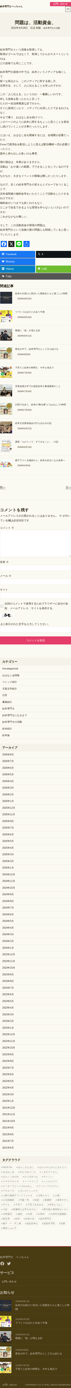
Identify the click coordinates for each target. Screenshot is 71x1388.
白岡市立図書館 (58, 1214)
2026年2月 (8, 794)
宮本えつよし (56, 1204)
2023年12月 (8, 954)
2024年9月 (8, 894)
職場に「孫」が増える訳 (27, 330)
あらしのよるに (26, 1167)
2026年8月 (8, 754)
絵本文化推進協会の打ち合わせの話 (33, 423)
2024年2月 (8, 941)
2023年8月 (8, 981)
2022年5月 (8, 1081)
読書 (63, 1223)
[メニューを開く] (68, 9)
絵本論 (6, 735)
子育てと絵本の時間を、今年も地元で (34, 367)
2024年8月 (8, 901)
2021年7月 (8, 1141)
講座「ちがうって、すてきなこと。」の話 (36, 441)
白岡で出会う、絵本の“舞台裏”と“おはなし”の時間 (40, 404)
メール (5, 575)
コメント (7, 527)
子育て (18, 1204)
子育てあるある (36, 1204)
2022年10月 (8, 1047)
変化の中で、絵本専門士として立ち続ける (36, 349)
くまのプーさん (49, 1172)
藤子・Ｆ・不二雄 (12, 1223)
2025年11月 (8, 814)
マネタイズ (8, 1190)
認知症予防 (49, 1223)
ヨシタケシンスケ (29, 1190)
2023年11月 (8, 961)
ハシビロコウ (50, 1181)
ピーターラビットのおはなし (17, 1186)
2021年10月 (8, 1121)
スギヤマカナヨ (11, 1181)
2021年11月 (8, 1114)
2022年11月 (8, 1041)
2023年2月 (8, 1021)
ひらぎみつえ (31, 1176)
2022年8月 (8, 1061)
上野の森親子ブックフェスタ (17, 1195)
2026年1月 (8, 801)
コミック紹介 (9, 682)
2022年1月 (8, 1101)
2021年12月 (8, 1107)
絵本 (17, 1218)
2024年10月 (8, 888)
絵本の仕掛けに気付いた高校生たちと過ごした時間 (41, 293)
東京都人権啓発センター (56, 1209)
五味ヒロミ (43, 1195)
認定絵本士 (32, 1223)
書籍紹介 (7, 702)
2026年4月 (8, 781)
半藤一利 (24, 1200)
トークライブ (31, 1181)
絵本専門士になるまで (14, 715)
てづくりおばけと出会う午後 (30, 312)
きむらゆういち (28, 1172)
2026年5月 (8, 774)
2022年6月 (8, 1074)
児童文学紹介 (9, 688)
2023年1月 (8, 1028)
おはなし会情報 (11, 675)
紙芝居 (6, 1218)
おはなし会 (8, 1172)
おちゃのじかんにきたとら (53, 1167)
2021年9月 (8, 1127)
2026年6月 (8, 768)
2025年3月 (8, 854)
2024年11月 (8, 881)
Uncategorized (10, 668)
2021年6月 (8, 1147)
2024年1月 (8, 948)
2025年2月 (8, 861)
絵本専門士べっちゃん (11, 6)
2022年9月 (8, 1054)
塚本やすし (63, 1200)
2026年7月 (8, 761)
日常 (4, 695)
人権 (57, 1195)
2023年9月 (8, 974)
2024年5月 (8, 921)
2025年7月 (8, 827)
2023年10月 (8, 967)
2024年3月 (8, 934)
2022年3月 (8, 1094)
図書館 (48, 1200)
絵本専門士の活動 (51, 28)
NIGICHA (7, 1167)
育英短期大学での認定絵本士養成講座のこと (38, 386)
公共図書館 (8, 1200)
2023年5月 (8, 1001)
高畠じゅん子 (9, 1228)
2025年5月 (8, 841)
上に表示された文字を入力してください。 (25, 624)
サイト (4, 589)
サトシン (48, 1176)
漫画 (20, 1214)
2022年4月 (8, 1087)
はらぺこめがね (11, 1176)
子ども (6, 1204)
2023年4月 (8, 1007)
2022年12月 (8, 1034)
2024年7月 (8, 907)
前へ (2, 487)
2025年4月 (8, 848)
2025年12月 (8, 808)
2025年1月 (8, 867)
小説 (5, 1209)
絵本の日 (29, 1218)
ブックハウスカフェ (48, 1186)
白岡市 (41, 1214)
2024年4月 (8, 928)
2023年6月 (8, 994)
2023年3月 (8, 1014)
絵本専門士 (8, 708)
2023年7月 (8, 988)
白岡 (30, 1214)
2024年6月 (8, 914)
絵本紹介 (7, 728)
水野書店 (7, 1214)
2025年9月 (8, 821)
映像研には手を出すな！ (25, 1209)
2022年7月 (8, 1068)
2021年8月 (8, 1134)
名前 (4, 561)
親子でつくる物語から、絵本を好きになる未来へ (40, 460)
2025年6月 (8, 834)
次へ (68, 487)
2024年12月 (8, 874)
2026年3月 (8, 788)
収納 (36, 1200)
